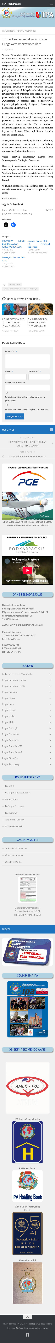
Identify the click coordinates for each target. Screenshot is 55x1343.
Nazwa (9, 371)
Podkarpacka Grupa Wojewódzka (17, 674)
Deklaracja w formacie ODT (27, 911)
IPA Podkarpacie (11, 3)
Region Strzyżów (10, 758)
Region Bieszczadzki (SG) (13, 686)
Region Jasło (8, 704)
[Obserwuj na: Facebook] (51, 429)
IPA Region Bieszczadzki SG (17, 792)
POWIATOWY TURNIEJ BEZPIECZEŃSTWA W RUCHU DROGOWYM (13, 243)
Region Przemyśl (9, 728)
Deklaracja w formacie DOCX (27, 914)
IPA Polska (9, 786)
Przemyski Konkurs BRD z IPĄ (13, 259)
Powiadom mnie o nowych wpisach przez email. (27, 409)
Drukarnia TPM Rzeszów (16, 848)
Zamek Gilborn (11, 799)
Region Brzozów (9, 692)
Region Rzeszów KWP (12, 752)
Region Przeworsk (26, 30)
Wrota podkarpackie (14, 855)
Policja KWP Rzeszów (14, 819)
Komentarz (11, 351)
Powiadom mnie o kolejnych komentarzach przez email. (25, 398)
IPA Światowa (11, 813)
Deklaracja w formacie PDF (27, 907)
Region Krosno (9, 710)
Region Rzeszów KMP (12, 746)
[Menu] (51, 3)
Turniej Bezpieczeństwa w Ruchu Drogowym (20, 288)
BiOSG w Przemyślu (14, 826)
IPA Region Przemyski (14, 806)
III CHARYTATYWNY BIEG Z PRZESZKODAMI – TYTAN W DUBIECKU (13, 323)
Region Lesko (8, 716)
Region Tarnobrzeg (10, 764)
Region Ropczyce (10, 740)
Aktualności (8, 30)
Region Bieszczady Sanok (14, 680)
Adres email (34, 371)
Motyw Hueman (41, 1328)
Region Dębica (8, 698)
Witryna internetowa (15, 382)
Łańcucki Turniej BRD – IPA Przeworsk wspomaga (39, 243)
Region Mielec (8, 722)
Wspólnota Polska (13, 862)
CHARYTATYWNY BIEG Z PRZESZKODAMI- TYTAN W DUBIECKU (38, 323)
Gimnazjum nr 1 (15, 284)
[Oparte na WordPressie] (17, 1328)
